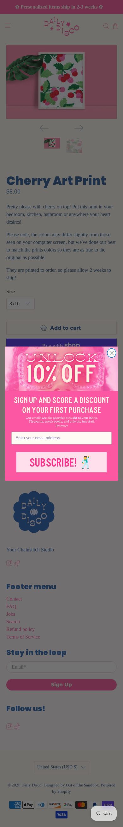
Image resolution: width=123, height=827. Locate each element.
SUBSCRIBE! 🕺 (61, 462)
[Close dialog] (111, 352)
